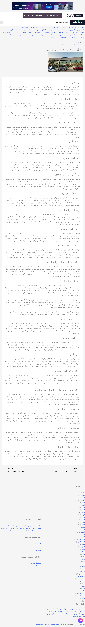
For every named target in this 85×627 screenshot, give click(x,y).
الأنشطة (38, 15)
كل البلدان (81, 37)
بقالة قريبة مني (51, 609)
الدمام (83, 507)
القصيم (83, 527)
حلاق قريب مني (54, 611)
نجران (83, 598)
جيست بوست (40, 624)
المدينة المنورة (81, 539)
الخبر (83, 502)
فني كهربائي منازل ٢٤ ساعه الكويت (22, 528)
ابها (84, 492)
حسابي (82, 35)
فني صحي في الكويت (20, 525)
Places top (81, 27)
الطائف (83, 522)
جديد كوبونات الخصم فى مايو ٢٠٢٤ (22, 32)
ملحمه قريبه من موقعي (78, 609)
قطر (84, 591)
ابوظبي (83, 495)
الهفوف (83, 544)
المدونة (61, 32)
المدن (67, 32)
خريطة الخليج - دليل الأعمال (62, 22)
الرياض (83, 515)
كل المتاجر (72, 37)
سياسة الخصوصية (23, 35)
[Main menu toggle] (1, 22)
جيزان (83, 566)
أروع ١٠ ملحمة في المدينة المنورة (66, 27)
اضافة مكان (25, 27)
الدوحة (83, 510)
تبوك (84, 554)
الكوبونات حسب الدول (77, 32)
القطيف (83, 532)
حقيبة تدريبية (37, 525)
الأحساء (83, 497)
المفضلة (54, 32)
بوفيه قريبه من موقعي (65, 611)
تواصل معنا (37, 32)
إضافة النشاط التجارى (37, 27)
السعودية (52, 15)
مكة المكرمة (81, 593)
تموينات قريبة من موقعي (51, 614)
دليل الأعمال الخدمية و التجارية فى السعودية (43, 35)
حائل (83, 569)
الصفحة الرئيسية (12, 30)
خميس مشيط (81, 576)
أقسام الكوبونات (50, 27)
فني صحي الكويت (6, 528)
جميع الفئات (6, 32)
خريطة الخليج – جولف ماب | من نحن (67, 35)
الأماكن (44, 30)
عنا (32, 15)
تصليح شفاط (37, 530)
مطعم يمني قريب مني (79, 616)
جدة (84, 561)
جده (84, 564)
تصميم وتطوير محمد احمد (52, 624)
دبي (84, 581)
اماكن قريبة (46, 32)
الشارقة (83, 519)
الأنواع (37, 30)
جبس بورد (30, 525)
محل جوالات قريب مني (65, 614)
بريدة (83, 549)
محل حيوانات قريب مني (78, 611)
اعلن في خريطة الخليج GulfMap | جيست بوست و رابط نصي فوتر (66, 30)
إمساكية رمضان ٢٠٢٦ (16, 530)
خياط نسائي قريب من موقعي (64, 609)
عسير (83, 586)
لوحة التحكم (63, 37)
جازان (83, 559)
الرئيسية (58, 15)
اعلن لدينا (26, 15)
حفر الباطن (82, 574)
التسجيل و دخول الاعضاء (26, 30)
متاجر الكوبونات (53, 37)
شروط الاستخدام (11, 35)
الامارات (83, 500)
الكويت (46, 15)
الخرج (83, 505)
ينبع (84, 601)
